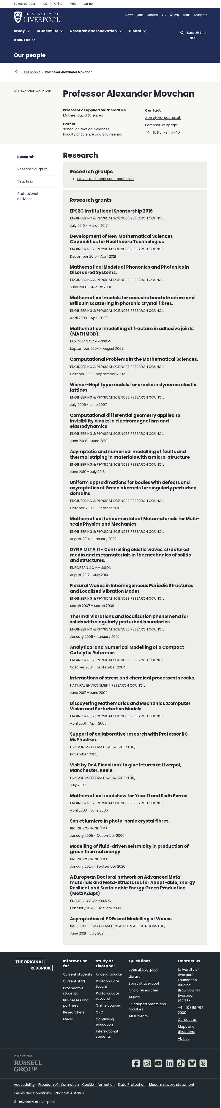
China (58, 4)
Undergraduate (109, 974)
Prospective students (73, 991)
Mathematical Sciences (83, 115)
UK (45, 4)
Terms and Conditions (32, 1093)
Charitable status (69, 1093)
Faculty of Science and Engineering (92, 134)
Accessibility (24, 1084)
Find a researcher (144, 990)
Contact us (187, 1019)
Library (134, 976)
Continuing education (105, 1022)
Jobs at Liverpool (143, 969)
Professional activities (27, 196)
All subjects (138, 1016)
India (73, 4)
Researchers (74, 1012)
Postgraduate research (107, 996)
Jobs (140, 15)
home (16, 72)
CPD (99, 1012)
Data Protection (131, 1084)
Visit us (183, 1038)
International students (107, 1034)
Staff (187, 15)
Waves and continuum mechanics (105, 178)
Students (200, 15)
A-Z (164, 15)
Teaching (25, 181)
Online (88, 4)
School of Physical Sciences (86, 129)
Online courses (108, 1005)
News (129, 15)
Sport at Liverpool (144, 983)
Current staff (74, 981)
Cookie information (98, 1084)
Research (26, 156)
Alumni (175, 15)
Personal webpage (161, 125)
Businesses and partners (75, 1003)
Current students (77, 974)
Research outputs (32, 169)
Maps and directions (186, 1029)
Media (68, 1019)
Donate (152, 15)
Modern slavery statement (171, 1084)
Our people (30, 55)
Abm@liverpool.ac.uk (163, 117)
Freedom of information (58, 1084)
